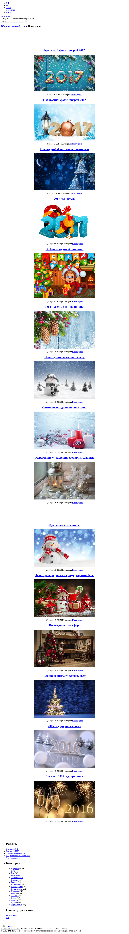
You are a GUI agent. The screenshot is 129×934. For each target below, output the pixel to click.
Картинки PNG (12, 851)
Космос (14, 882)
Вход (8, 918)
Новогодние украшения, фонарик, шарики (64, 457)
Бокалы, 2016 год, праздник (64, 776)
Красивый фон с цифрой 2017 (64, 50)
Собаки (14, 896)
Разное (14, 893)
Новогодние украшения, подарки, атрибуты (64, 575)
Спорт (14, 898)
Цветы (14, 902)
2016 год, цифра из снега (64, 726)
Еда (12, 873)
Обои (8, 8)
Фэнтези (14, 900)
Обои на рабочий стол (13, 26)
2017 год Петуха (64, 198)
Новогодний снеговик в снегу (64, 357)
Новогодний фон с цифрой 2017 (64, 99)
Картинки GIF (12, 849)
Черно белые (16, 905)
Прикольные (16, 889)
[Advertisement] (64, 38)
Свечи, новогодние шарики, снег (64, 407)
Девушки (15, 869)
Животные (15, 875)
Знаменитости (17, 878)
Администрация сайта (10, 928)
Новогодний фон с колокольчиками (64, 149)
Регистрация (11, 915)
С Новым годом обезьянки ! (65, 249)
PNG (8, 5)
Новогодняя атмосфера (64, 625)
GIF (7, 3)
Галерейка (5, 16)
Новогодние (76, 94)
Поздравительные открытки (18, 856)
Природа (15, 891)
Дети (13, 871)
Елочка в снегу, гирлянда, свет (64, 675)
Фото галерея (12, 858)
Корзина (14, 880)
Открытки (10, 10)
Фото (8, 12)
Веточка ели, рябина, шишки (64, 306)
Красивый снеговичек (64, 525)
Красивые (15, 884)
